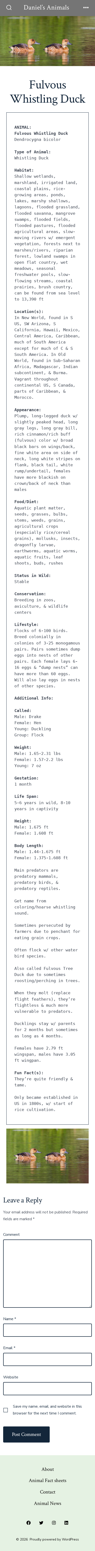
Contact (47, 1492)
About (47, 1469)
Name (9, 1319)
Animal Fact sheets (47, 1480)
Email (9, 1348)
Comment (11, 1234)
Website (10, 1377)
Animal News (47, 1503)
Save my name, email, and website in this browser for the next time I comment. (47, 1410)
